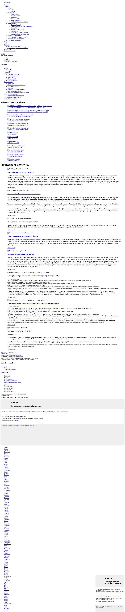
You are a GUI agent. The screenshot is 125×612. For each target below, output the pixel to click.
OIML (12, 9)
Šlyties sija (14, 28)
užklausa (9, 187)
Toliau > (5, 352)
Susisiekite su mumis (9, 51)
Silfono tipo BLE (12, 138)
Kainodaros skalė (15, 15)
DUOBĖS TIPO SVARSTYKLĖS (19, 331)
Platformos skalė (15, 14)
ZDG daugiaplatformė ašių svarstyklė (20, 172)
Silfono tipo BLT (12, 134)
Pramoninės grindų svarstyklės (19, 37)
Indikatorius (14, 17)
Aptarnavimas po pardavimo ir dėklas (17, 48)
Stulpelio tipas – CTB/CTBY (15, 147)
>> (8, 352)
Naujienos (7, 41)
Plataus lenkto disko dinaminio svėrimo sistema (23, 194)
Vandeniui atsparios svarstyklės (19, 22)
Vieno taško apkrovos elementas (19, 32)
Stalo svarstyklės (15, 20)
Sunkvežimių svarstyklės (14, 35)
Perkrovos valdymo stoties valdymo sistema (22, 236)
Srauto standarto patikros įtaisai (15, 38)
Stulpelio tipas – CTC (13, 143)
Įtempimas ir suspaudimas (18, 29)
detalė (13, 187)
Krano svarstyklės (15, 19)
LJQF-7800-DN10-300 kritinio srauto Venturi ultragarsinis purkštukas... (26, 107)
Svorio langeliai (11, 23)
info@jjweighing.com (17, 356)
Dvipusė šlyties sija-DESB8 (14, 156)
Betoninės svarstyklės (13, 160)
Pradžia (6, 5)
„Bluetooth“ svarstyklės (13, 74)
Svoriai (9, 8)
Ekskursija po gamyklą (13, 46)
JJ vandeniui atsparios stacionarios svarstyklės (19, 116)
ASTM (13, 11)
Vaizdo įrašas (7, 49)
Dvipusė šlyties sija (16, 25)
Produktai (6, 6)
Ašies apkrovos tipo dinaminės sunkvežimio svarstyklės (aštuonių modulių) (27, 112)
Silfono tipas (14, 31)
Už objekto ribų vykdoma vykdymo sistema (22, 222)
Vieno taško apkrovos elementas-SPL (17, 125)
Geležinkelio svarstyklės (13, 40)
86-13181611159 (17, 355)
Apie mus (6, 45)
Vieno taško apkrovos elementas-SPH (17, 129)
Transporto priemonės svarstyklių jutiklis (22, 26)
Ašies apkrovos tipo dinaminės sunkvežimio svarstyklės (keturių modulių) (33, 303)
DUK (5, 43)
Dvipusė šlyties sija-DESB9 (14, 151)
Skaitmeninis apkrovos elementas (20, 34)
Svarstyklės (10, 12)
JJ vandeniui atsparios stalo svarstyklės (17, 120)
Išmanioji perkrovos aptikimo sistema (20, 254)
